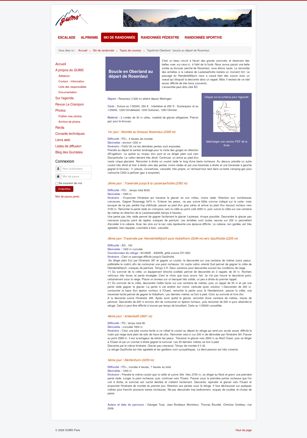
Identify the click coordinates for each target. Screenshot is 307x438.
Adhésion (64, 76)
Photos (60, 110)
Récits (59, 127)
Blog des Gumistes (69, 152)
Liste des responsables (72, 87)
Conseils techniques (70, 133)
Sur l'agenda (64, 97)
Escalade (66, 37)
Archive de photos (69, 122)
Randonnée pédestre (160, 37)
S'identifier (64, 189)
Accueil (60, 63)
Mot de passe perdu (67, 196)
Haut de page (244, 430)
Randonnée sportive (203, 37)
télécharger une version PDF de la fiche (226, 143)
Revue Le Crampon (69, 104)
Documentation (67, 92)
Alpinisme (89, 37)
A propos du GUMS (69, 69)
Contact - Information (71, 81)
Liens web (62, 139)
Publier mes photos (70, 116)
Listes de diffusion (68, 146)
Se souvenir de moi (70, 183)
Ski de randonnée (119, 37)
